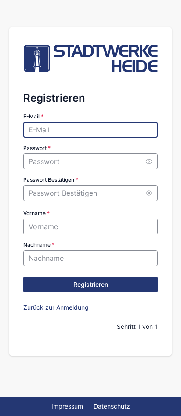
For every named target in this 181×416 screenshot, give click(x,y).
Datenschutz (112, 406)
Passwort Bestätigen (50, 179)
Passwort (37, 148)
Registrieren (90, 284)
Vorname (36, 213)
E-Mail (33, 116)
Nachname (38, 244)
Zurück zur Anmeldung (56, 307)
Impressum (67, 406)
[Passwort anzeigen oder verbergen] (149, 161)
